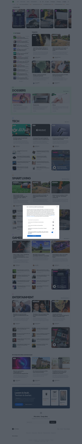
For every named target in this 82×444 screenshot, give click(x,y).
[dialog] (41, 222)
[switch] (53, 222)
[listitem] (41, 219)
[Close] (57, 207)
